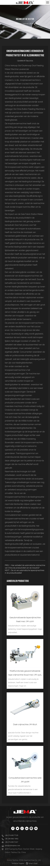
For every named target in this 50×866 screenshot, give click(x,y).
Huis (11, 24)
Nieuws (18, 24)
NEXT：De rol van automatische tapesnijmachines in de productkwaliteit (24, 571)
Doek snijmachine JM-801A (25, 724)
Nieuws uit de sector (31, 24)
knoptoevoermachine (29, 80)
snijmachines (31, 821)
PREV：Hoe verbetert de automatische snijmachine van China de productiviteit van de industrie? (25, 566)
